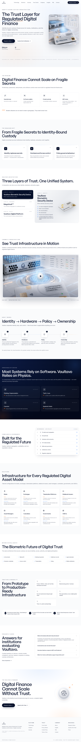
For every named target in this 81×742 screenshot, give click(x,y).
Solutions (23, 2)
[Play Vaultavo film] (40, 276)
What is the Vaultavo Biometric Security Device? (48, 635)
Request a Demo (72, 2)
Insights (48, 2)
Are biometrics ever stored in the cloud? (46, 645)
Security (29, 2)
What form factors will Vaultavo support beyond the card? (50, 655)
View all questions (6, 660)
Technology (16, 2)
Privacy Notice (45, 727)
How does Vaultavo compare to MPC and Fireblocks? (49, 650)
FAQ (53, 2)
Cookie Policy (45, 729)
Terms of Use (44, 732)
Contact (57, 2)
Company (42, 2)
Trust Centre (35, 2)
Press (69, 729)
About (56, 725)
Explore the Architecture (23, 41)
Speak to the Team (22, 705)
